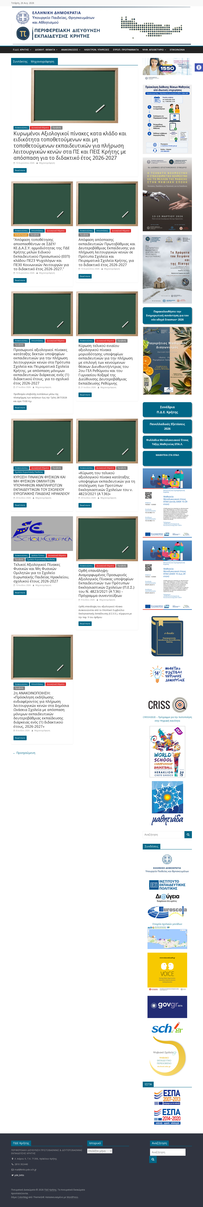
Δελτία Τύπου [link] (37, 555)
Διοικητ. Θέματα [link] (45, 49)
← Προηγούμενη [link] (24, 753)
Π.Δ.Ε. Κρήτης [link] (21, 49)
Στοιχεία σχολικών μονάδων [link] (167, 923)
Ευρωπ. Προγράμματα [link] (126, 49)
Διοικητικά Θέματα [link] (40, 127)
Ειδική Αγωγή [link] (21, 234)
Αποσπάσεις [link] (37, 230)
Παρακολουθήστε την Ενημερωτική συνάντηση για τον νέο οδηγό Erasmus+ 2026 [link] (167, 315)
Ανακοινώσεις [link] (69, 49)
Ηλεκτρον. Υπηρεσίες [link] (96, 49)
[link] (199, 67)
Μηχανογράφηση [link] (47, 163)
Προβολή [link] (57, 127)
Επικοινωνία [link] (177, 49)
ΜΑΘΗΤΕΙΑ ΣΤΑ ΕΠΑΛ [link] (167, 454)
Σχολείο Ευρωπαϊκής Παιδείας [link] (29, 472)
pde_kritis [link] (19, 1175)
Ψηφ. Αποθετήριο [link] (153, 49)
